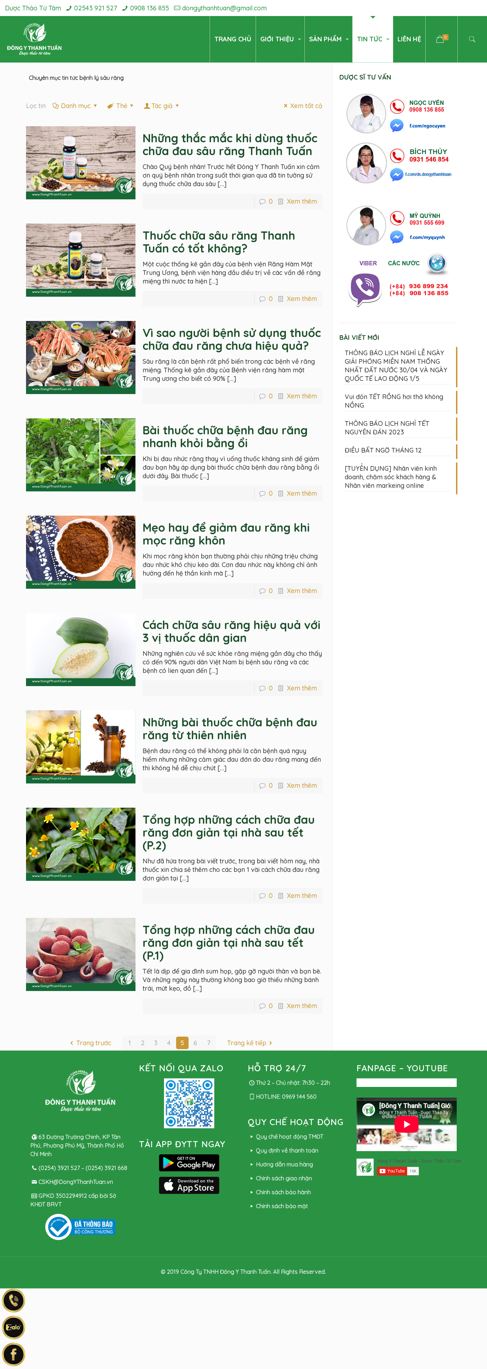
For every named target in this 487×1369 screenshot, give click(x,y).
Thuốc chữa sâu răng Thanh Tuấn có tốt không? (219, 241)
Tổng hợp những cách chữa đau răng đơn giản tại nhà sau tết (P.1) (229, 942)
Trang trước (93, 1043)
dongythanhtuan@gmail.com (224, 8)
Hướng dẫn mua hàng (284, 1164)
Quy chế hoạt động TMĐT (289, 1136)
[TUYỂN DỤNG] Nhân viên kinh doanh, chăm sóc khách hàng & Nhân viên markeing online (391, 477)
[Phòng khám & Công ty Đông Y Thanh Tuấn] (34, 39)
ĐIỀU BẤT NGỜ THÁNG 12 (383, 450)
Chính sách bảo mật (282, 1206)
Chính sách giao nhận (284, 1178)
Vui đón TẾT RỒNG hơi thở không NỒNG (394, 401)
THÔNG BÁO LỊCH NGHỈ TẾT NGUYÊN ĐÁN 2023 (387, 427)
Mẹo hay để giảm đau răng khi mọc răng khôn (226, 533)
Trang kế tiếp (246, 1043)
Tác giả (162, 106)
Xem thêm (302, 201)
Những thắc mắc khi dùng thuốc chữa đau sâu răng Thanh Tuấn (230, 144)
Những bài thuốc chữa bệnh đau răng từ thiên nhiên (230, 728)
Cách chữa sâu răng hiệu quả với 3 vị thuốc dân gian (232, 631)
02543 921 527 (95, 8)
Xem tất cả (306, 106)
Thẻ (121, 106)
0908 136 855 (149, 8)
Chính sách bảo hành (283, 1192)
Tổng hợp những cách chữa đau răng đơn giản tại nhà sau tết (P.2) (229, 832)
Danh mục (76, 106)
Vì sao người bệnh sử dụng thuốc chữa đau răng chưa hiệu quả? (232, 339)
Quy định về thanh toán (287, 1150)
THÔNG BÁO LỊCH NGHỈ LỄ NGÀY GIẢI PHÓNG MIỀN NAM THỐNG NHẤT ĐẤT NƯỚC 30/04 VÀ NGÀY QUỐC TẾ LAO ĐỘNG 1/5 (396, 366)
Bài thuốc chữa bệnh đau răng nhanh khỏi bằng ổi (225, 436)
